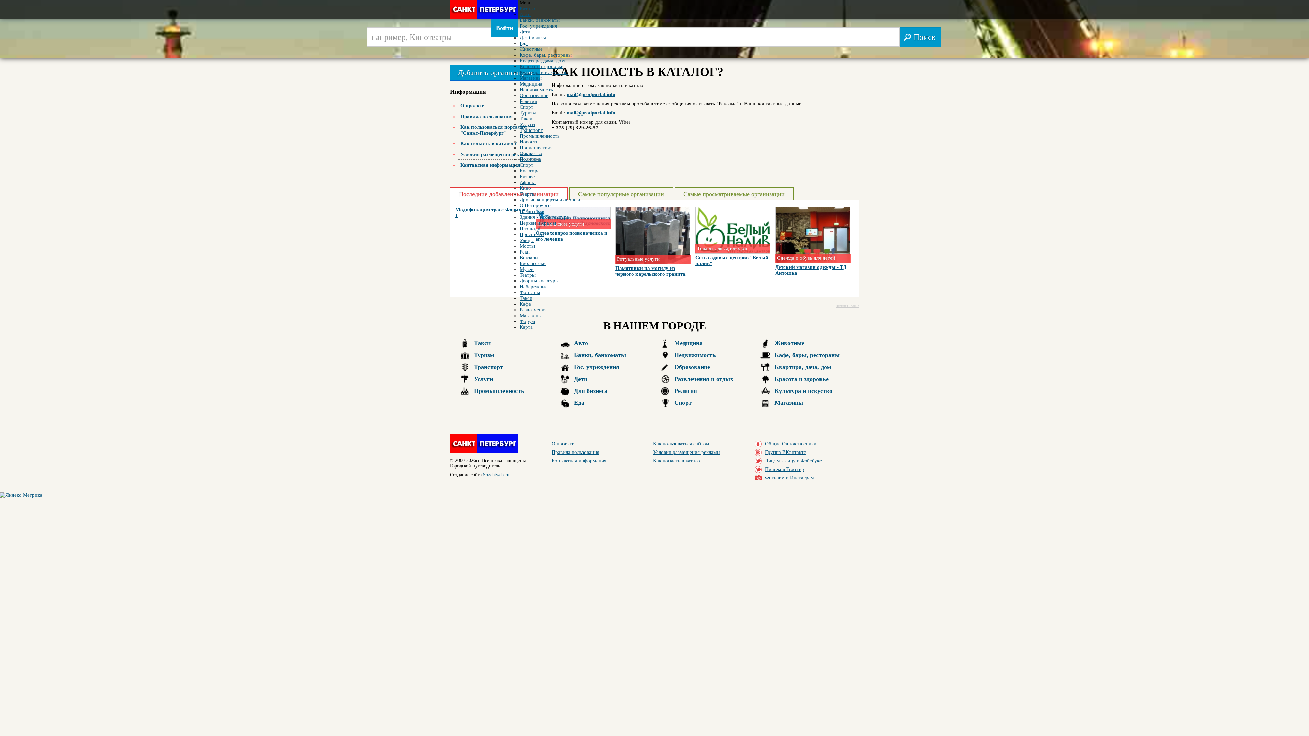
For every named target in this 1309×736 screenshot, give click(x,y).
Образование (692, 367)
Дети (580, 378)
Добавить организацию (495, 72)
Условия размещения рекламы (496, 154)
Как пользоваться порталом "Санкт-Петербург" (493, 130)
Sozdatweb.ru (496, 474)
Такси (482, 343)
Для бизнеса (590, 390)
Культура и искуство (803, 390)
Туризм (484, 355)
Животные (789, 343)
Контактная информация (490, 165)
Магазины (788, 402)
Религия (685, 390)
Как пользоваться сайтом (681, 443)
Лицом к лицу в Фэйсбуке (793, 460)
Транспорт (488, 367)
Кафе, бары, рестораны (807, 355)
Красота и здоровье (801, 378)
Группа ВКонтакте (785, 452)
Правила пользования (486, 116)
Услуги (483, 378)
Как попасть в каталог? (488, 143)
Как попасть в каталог (677, 460)
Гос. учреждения (596, 367)
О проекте (472, 105)
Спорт (683, 402)
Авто (581, 343)
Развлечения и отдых (703, 378)
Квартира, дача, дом (802, 367)
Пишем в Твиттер (784, 469)
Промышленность (499, 390)
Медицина (688, 343)
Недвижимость (695, 355)
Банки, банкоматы (600, 355)
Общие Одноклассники (790, 443)
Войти (504, 28)
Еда (579, 402)
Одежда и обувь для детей (806, 258)
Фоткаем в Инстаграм (789, 477)
